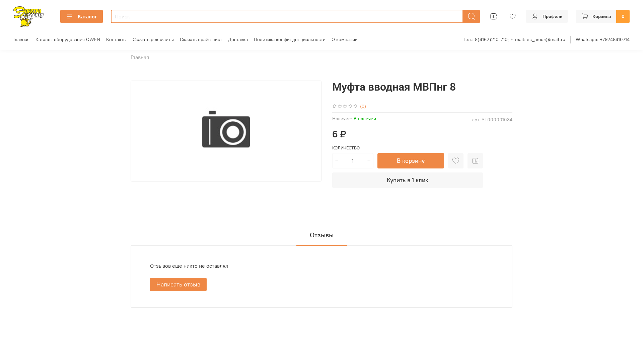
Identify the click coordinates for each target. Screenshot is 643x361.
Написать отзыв (178, 284)
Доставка (238, 39)
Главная (21, 39)
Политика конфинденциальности (290, 39)
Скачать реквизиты (153, 39)
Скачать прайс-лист (201, 39)
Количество (346, 147)
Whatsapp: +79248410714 (603, 39)
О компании (345, 39)
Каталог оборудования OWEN (67, 39)
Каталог (87, 16)
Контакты (116, 39)
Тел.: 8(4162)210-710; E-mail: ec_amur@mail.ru (514, 39)
